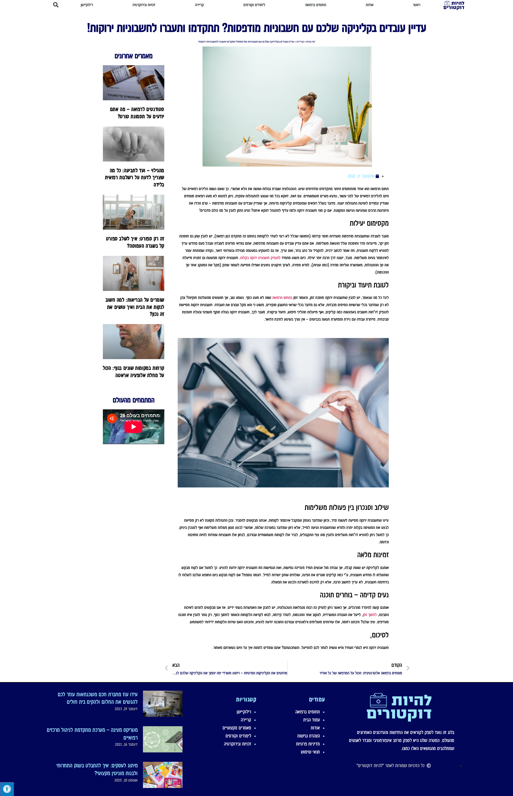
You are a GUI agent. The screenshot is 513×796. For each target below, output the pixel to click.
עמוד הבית (311, 719)
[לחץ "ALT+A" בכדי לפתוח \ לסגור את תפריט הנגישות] (7, 789)
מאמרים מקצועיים (237, 727)
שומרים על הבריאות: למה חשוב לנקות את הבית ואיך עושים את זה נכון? (135, 307)
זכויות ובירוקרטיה (237, 744)
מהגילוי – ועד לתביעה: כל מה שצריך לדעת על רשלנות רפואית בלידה (134, 177)
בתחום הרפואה (282, 297)
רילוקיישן (244, 711)
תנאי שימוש (310, 752)
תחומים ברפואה (307, 711)
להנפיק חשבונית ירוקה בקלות (260, 257)
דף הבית (310, 42)
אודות (315, 727)
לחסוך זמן (370, 614)
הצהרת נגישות (308, 736)
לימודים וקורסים (238, 736)
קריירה (300, 42)
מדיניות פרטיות (308, 744)
